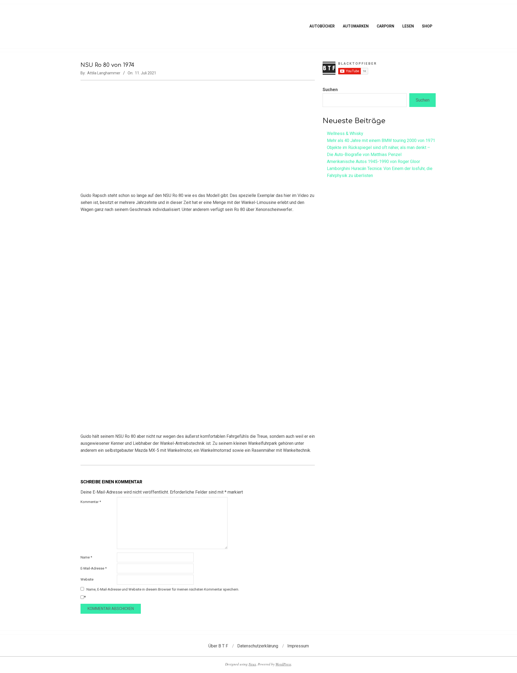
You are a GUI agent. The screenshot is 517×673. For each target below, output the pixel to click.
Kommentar (91, 502)
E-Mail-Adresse (94, 568)
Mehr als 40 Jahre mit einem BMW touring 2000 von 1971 (381, 140)
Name (86, 557)
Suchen (330, 89)
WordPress (283, 664)
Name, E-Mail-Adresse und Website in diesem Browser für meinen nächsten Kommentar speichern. (162, 589)
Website (87, 579)
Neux (252, 664)
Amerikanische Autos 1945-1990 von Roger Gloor (373, 161)
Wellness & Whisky (345, 133)
